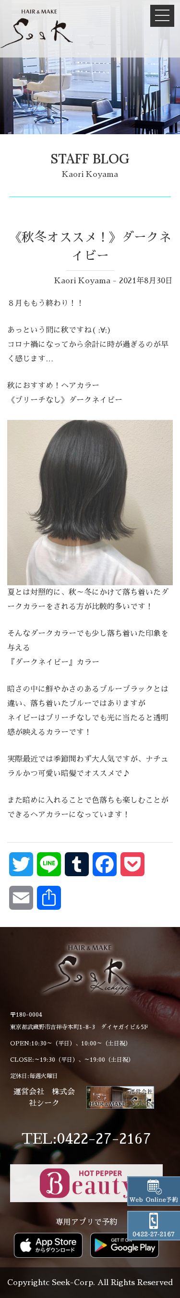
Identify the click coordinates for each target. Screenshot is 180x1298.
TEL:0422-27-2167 (86, 1139)
